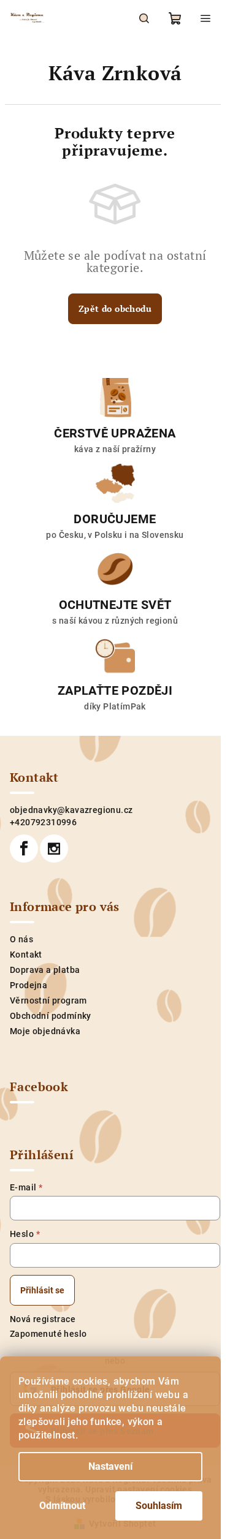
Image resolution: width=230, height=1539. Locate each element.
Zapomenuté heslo (48, 1334)
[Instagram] (54, 848)
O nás (21, 939)
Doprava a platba (45, 970)
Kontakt (26, 954)
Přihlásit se (42, 1290)
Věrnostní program (48, 1000)
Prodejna (28, 985)
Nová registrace (42, 1319)
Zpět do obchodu (115, 308)
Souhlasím (159, 1505)
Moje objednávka (45, 1031)
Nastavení (110, 1466)
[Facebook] (24, 848)
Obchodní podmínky (50, 1016)
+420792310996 (43, 822)
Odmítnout (62, 1505)
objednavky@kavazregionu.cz (71, 810)
